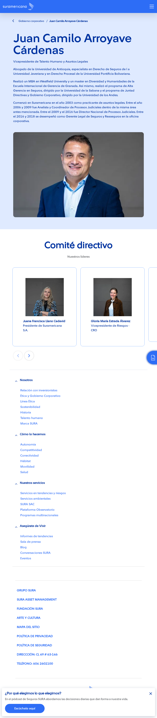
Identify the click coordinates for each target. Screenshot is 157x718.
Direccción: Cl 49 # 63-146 (37, 654)
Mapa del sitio (28, 627)
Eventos (25, 558)
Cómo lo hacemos (32, 434)
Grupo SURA (26, 590)
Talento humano (31, 418)
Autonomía (28, 444)
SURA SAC (27, 504)
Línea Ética (27, 401)
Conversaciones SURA (35, 552)
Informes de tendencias (36, 536)
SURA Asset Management (37, 599)
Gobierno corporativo (31, 21)
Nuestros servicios (32, 482)
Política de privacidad (35, 636)
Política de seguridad (34, 645)
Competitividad (31, 450)
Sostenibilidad (30, 406)
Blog (23, 547)
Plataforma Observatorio (37, 509)
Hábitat (25, 461)
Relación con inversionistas (38, 390)
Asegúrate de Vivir (33, 525)
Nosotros (26, 380)
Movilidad (27, 466)
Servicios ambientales (35, 498)
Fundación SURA (30, 608)
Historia (25, 412)
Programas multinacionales (39, 515)
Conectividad (29, 455)
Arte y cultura (28, 617)
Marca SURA (29, 423)
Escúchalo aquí (24, 708)
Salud (24, 472)
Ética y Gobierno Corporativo (40, 395)
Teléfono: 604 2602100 (35, 663)
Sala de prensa (30, 541)
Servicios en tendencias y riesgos (43, 493)
